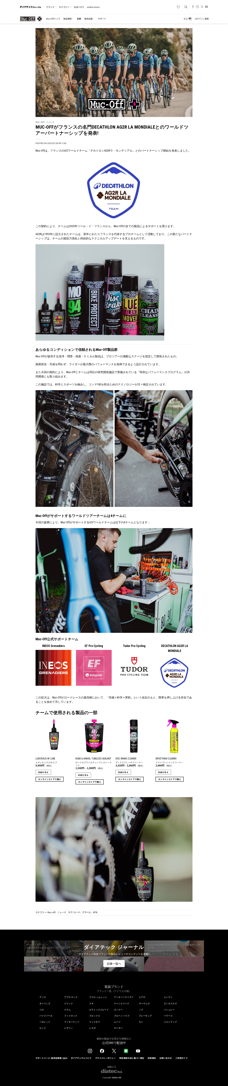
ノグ (141, 1009)
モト (141, 1022)
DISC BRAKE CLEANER (126, 758)
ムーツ (117, 1022)
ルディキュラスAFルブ (46, 762)
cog (64, 143)
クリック (68, 1003)
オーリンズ (44, 1003)
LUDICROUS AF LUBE (45, 758)
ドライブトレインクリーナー (169, 762)
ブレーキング (145, 1015)
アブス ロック (71, 997)
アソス (42, 997)
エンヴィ (168, 997)
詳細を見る (43, 772)
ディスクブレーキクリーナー (129, 762)
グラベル (86, 912)
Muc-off (40, 122)
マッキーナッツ (71, 1022)
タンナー (118, 1009)
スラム (67, 1009)
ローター (118, 1028)
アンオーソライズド (124, 997)
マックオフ (94, 1022)
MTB (95, 912)
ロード (77, 912)
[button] (187, 18)
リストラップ (170, 1022)
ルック (42, 1028)
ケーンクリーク (121, 1003)
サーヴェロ (144, 1003)
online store (93, 7)
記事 (79, 18)
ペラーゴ (168, 1015)
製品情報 (67, 18)
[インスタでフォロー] (197, 7)
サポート (102, 18)
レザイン (68, 1028)
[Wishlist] (178, 7)
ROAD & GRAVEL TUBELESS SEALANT (93, 758)
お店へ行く (79, 7)
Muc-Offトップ (53, 18)
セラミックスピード (99, 1009)
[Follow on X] (202, 7)
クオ (91, 1003)
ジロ (41, 1009)
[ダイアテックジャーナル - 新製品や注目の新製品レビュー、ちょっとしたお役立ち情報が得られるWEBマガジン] (30, 7)
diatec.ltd (116, 1077)
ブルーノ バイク (122, 1015)
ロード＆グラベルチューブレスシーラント (93, 764)
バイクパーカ (45, 1015)
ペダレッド (44, 1022)
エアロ (142, 997)
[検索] (186, 7)
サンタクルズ (170, 1003)
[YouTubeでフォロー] (206, 7)
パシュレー (169, 1009)
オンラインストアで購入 (89, 781)
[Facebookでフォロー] (193, 7)
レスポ (92, 1028)
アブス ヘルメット (98, 997)
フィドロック (70, 1015)
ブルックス (94, 1015)
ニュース (50, 122)
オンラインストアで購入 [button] (49, 779)
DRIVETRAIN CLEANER (166, 758)
